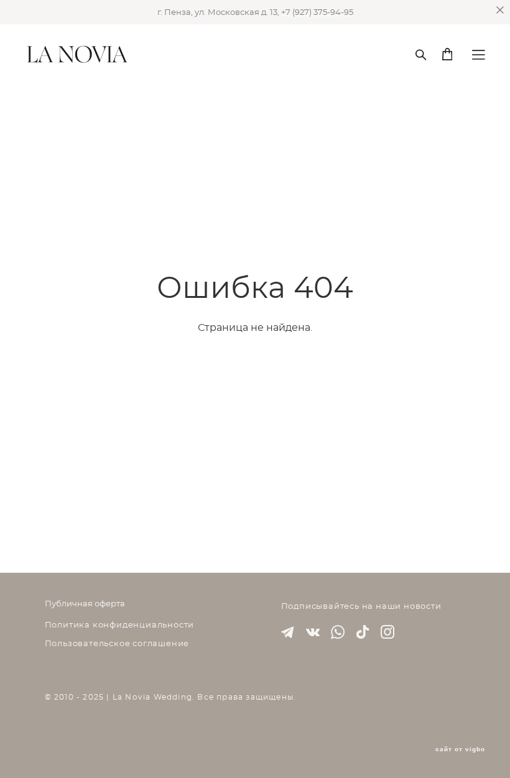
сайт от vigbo (460, 749)
